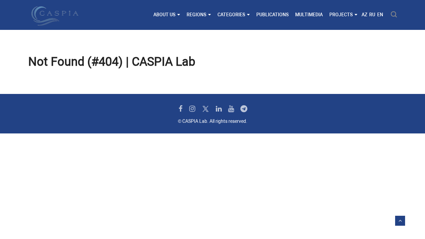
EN (380, 14)
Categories (231, 14)
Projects (341, 14)
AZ (364, 14)
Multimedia (309, 14)
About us (164, 14)
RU (372, 14)
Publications (272, 14)
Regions (196, 14)
